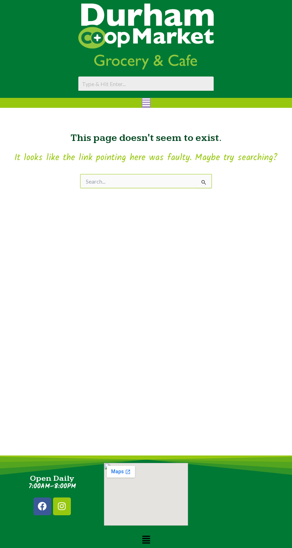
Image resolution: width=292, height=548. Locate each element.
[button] (146, 103)
